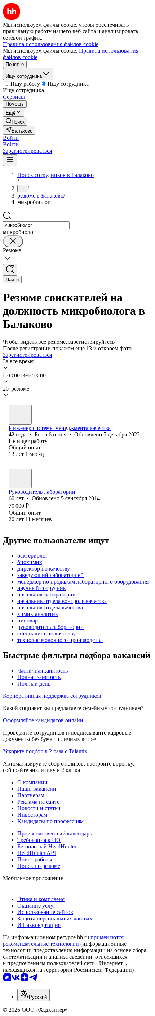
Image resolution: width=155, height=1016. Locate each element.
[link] (15, 121)
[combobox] (36, 225)
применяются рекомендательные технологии (63, 940)
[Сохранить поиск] (10, 270)
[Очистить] (13, 241)
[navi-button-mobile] (10, 160)
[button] (11, 138)
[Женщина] (20, 415)
